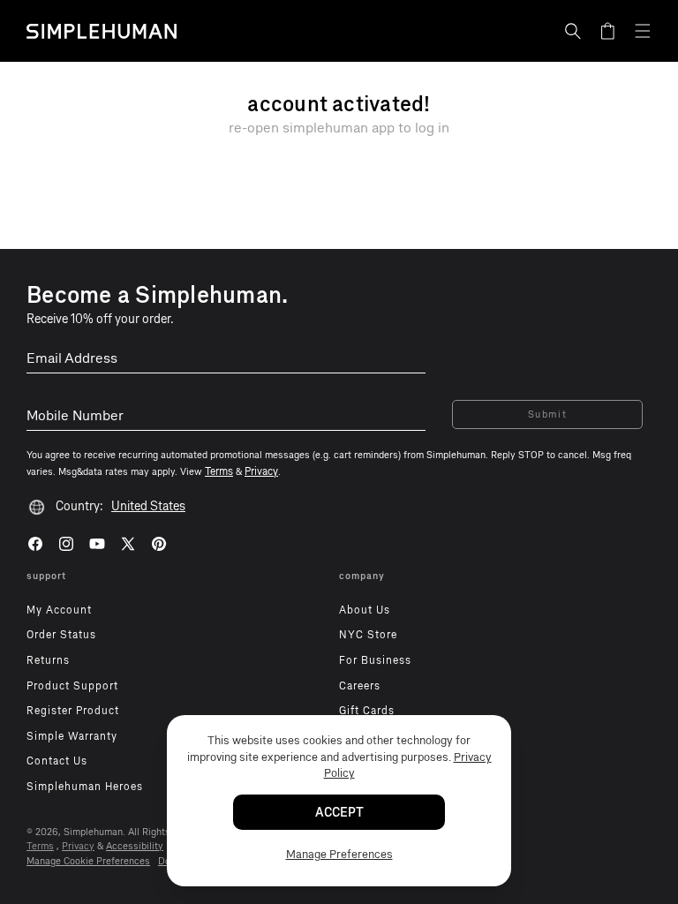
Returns (48, 660)
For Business (375, 660)
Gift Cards (367, 710)
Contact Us (56, 761)
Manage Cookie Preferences (88, 861)
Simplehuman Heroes (84, 786)
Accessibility (134, 846)
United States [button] (148, 506)
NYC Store (368, 635)
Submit (548, 414)
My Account (59, 610)
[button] (573, 31)
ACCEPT (339, 812)
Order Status (61, 635)
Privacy (78, 846)
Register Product (72, 710)
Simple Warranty (71, 736)
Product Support (72, 686)
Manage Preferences (339, 854)
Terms (40, 846)
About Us (364, 610)
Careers (359, 686)
